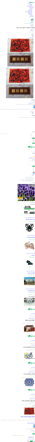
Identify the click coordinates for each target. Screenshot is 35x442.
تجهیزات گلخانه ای (33, 217)
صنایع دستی (32, 24)
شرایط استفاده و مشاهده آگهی (28, 11)
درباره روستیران (31, 15)
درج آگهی (31, 8)
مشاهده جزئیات (33, 313)
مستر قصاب (33, 255)
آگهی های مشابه (31, 37)
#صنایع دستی (31, 111)
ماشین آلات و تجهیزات (28, 217)
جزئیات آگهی (31, 22)
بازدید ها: (31, 30)
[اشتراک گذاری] (17, 107)
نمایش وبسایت (30, 103)
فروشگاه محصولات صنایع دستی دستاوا (29, 23)
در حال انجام (28, 441)
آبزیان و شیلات (33, 235)
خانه (29, 2)
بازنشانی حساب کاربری (32, 441)
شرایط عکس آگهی (30, 10)
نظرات (32, 36)
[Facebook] (17, 105)
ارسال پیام (33, 166)
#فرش (32, 112)
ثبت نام (32, 18)
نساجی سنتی (31, 25)
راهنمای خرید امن (30, 12)
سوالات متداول (30, 14)
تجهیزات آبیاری (33, 271)
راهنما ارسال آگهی (30, 13)
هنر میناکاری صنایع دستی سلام (28, 401)
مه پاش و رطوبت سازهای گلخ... (30, 219)
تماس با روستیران (31, 16)
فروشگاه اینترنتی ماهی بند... (31, 237)
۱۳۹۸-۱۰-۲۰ (32, 29)
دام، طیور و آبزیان (30, 235)
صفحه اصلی (32, 21)
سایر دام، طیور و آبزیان (28, 253)
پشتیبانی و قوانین (31, 7)
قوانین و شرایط (30, 9)
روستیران (16, 435)
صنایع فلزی (31, 398)
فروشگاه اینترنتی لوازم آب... (31, 272)
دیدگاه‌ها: (33, 137)
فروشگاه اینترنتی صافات (30, 320)
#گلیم (32, 113)
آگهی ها (29, 3)
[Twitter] (17, 106)
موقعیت (32, 35)
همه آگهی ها (30, 4)
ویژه (32, 33)
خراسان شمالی (33, 174)
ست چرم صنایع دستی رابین (29, 347)
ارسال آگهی (32, 19)
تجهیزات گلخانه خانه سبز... (31, 290)
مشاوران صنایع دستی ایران (29, 374)
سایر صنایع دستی (33, 318)
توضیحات (32, 34)
